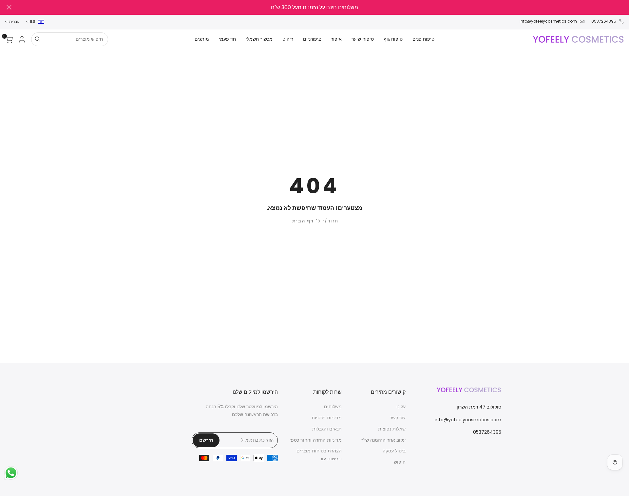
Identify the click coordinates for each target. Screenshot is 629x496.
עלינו (401, 406)
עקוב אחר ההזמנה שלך (383, 440)
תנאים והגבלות (327, 429)
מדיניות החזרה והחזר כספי (316, 440)
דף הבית (303, 221)
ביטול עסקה (394, 451)
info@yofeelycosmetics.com (548, 21)
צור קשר (398, 417)
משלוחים (333, 406)
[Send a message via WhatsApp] (11, 473)
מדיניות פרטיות (327, 417)
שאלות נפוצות (392, 429)
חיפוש (400, 462)
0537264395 (603, 21)
